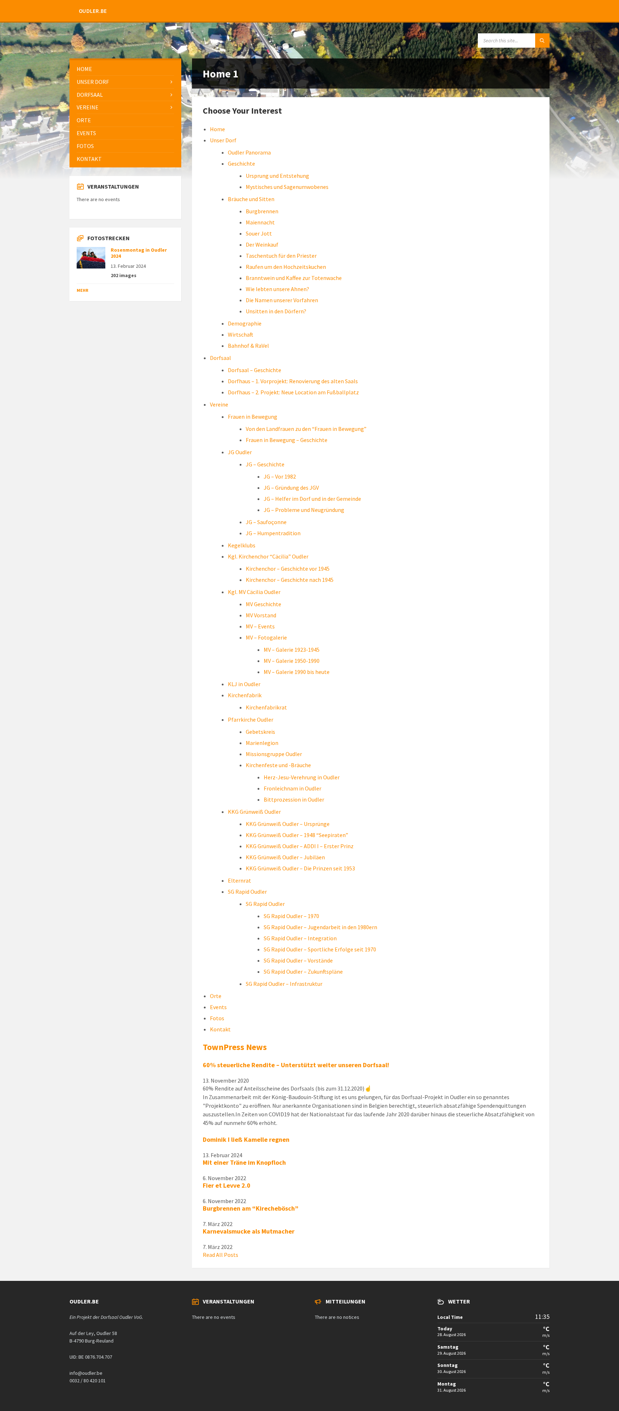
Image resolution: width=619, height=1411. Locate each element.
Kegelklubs (241, 545)
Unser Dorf (223, 140)
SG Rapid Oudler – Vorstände (298, 960)
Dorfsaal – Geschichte (254, 370)
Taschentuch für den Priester (281, 255)
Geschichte (241, 163)
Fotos (217, 1018)
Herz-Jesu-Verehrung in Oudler (302, 777)
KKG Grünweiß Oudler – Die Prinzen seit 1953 (300, 868)
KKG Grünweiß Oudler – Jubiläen (285, 857)
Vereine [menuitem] (88, 107)
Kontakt (220, 1029)
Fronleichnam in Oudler (292, 788)
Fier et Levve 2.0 (226, 1185)
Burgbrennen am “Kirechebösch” (250, 1208)
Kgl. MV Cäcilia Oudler (254, 591)
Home (217, 129)
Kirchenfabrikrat (266, 707)
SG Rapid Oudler (247, 891)
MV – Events (260, 626)
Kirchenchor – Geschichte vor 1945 (288, 568)
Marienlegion (262, 742)
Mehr (82, 290)
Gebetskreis (260, 731)
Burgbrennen (262, 211)
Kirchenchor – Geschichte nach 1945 (290, 579)
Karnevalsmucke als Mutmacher (248, 1231)
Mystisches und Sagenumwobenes (287, 186)
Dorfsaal (220, 357)
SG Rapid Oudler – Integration (300, 938)
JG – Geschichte (265, 464)
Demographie (244, 323)
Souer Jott (259, 233)
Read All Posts (220, 1254)
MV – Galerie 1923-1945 (292, 649)
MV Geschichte (263, 604)
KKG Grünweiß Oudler (254, 811)
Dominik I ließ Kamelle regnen (246, 1139)
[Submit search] (542, 40)
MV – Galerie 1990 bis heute (297, 671)
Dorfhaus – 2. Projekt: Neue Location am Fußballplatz (293, 392)
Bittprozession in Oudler (294, 799)
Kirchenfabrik (244, 695)
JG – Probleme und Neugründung (304, 509)
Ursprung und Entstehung (277, 175)
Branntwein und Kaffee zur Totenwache (294, 277)
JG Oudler (240, 452)
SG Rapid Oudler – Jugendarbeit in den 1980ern (320, 927)
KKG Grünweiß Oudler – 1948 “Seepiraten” (297, 834)
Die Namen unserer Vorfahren (282, 300)
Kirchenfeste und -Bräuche (278, 765)
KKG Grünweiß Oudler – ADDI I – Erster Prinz (300, 846)
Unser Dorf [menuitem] (93, 81)
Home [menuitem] (84, 68)
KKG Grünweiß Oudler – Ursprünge (288, 823)
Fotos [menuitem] (85, 145)
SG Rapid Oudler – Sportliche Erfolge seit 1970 (320, 949)
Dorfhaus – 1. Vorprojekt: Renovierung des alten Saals (293, 381)
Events (218, 1007)
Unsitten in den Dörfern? (276, 311)
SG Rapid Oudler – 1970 (291, 916)
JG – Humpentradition (273, 533)
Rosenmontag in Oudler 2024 (139, 253)
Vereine (219, 404)
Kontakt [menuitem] (89, 158)
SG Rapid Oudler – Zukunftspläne (303, 971)
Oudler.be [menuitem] (93, 11)
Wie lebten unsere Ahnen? (277, 289)
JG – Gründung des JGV (291, 487)
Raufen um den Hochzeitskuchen (286, 266)
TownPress (235, 1047)
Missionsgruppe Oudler (274, 753)
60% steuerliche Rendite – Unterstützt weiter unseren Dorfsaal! (296, 1065)
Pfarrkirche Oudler (250, 719)
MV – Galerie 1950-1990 (292, 660)
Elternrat (239, 880)
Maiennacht (260, 222)
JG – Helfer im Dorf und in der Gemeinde (312, 498)
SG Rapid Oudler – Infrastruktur (284, 983)
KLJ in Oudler (244, 684)
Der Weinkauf (262, 244)
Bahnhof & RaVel (248, 345)
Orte (215, 995)
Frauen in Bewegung (252, 416)
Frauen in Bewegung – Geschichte (286, 439)
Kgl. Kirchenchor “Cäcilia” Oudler (268, 556)
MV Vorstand (261, 615)
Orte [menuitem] (84, 120)
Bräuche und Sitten (251, 199)
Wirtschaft (240, 334)
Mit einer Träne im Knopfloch (244, 1162)
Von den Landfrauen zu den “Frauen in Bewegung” (306, 428)
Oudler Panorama (249, 152)
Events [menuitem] (86, 133)
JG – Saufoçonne (266, 522)
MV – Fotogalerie (266, 637)
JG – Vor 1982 (280, 476)
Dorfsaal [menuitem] (90, 94)
